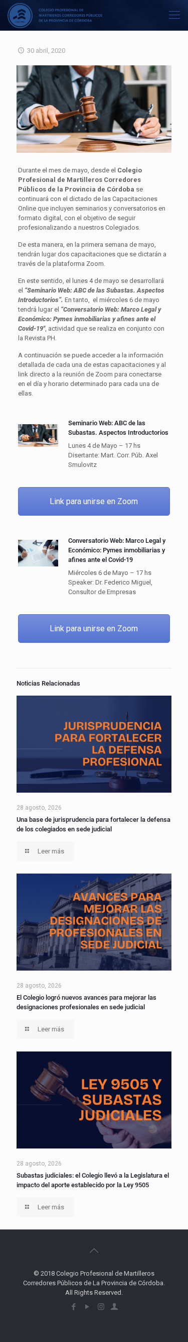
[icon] (114, 1306)
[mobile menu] (174, 15)
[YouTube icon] (87, 1306)
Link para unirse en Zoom (94, 501)
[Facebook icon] (74, 1306)
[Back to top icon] (94, 1250)
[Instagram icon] (101, 1306)
